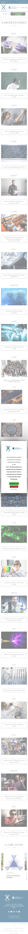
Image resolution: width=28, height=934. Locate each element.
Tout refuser (14, 486)
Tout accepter (14, 483)
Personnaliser (14, 489)
